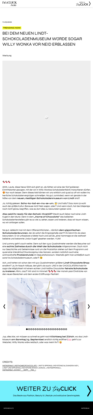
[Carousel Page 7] (40, 329)
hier (69, 339)
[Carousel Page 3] (31, 329)
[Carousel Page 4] (33, 329)
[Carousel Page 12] (51, 329)
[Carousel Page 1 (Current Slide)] (27, 329)
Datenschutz (9, 408)
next (89, 306)
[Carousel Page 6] (38, 329)
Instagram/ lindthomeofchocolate (19, 366)
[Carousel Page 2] (29, 329)
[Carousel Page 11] (49, 329)
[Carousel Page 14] (55, 329)
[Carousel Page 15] (57, 329)
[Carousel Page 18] (64, 329)
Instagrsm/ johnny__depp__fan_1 (19, 370)
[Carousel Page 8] (42, 329)
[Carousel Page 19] (66, 329)
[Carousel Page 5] (35, 329)
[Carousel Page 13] (53, 329)
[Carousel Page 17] (62, 329)
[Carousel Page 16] (59, 329)
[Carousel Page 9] (44, 329)
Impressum (85, 408)
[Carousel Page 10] (46, 329)
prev (4, 306)
